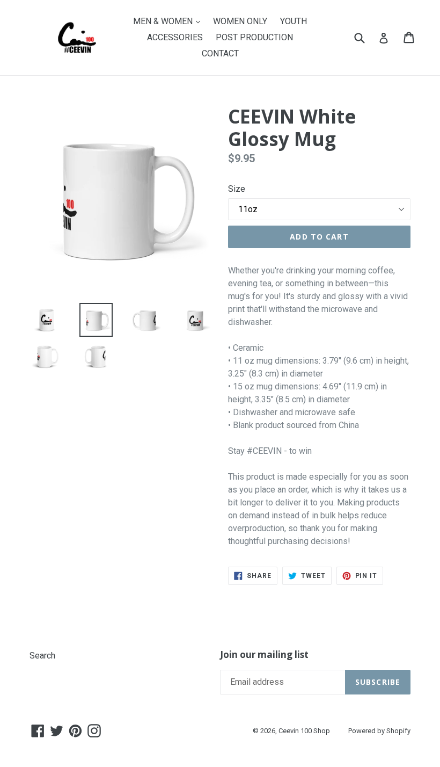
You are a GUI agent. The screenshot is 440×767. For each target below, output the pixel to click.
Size (236, 189)
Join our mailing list (264, 654)
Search (42, 655)
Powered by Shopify (379, 731)
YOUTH (293, 21)
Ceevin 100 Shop (304, 731)
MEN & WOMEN (169, 21)
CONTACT (220, 53)
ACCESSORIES (175, 37)
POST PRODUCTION (254, 37)
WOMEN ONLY (240, 21)
